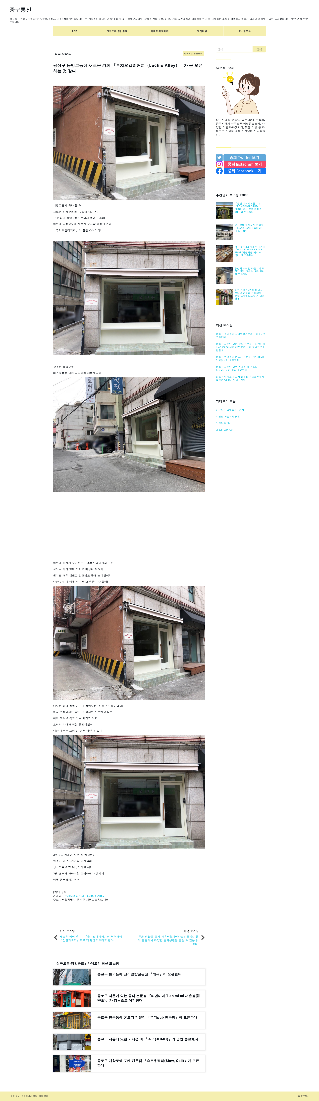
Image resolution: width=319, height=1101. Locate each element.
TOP (74, 31)
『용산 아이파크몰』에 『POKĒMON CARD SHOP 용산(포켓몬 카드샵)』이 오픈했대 (248, 207)
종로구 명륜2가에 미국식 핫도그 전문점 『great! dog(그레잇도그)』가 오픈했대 (250, 294)
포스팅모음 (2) (224, 429)
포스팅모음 (244, 31)
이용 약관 (43, 1096)
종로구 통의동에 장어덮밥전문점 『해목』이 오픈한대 (241, 335)
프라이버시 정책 (29, 1096)
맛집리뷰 (202, 31)
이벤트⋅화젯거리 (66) (228, 416)
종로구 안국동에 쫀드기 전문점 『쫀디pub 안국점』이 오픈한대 (240, 358)
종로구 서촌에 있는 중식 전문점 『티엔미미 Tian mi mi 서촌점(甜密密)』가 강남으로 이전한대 (241, 347)
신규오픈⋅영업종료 (117, 31)
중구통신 (21, 9)
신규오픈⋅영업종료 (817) (230, 409)
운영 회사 (15, 1096)
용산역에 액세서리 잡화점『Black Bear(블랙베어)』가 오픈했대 (250, 228)
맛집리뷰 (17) (224, 423)
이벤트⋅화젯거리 (160, 31)
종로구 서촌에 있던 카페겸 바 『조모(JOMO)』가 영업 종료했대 (237, 368)
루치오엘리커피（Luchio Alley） (85, 895)
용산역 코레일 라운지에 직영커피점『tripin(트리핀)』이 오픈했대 (250, 271)
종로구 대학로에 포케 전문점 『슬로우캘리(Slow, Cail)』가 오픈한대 (240, 378)
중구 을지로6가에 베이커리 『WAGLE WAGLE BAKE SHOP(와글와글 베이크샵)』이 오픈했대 (250, 250)
